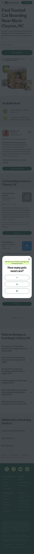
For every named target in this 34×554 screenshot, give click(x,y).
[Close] (29, 259)
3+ (17, 291)
